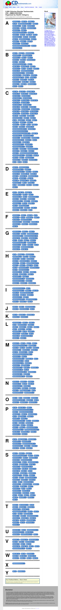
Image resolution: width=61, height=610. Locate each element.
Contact (40, 7)
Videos (22, 7)
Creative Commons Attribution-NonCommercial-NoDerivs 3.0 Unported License (42, 603)
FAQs (36, 7)
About (10, 7)
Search (14, 7)
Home (6, 7)
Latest (18, 7)
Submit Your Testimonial (29, 7)
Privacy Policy (37, 608)
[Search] (38, 18)
